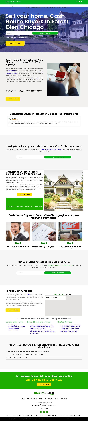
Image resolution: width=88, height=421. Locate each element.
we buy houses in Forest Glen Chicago (60, 265)
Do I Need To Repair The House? (17, 357)
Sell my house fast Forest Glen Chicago (69, 328)
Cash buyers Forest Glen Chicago (51, 150)
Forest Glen (27, 294)
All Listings (51, 7)
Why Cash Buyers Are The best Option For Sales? (42, 330)
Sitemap (68, 419)
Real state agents (12, 325)
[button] (7, 121)
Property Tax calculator (14, 330)
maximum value (34, 78)
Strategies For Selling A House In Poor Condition (41, 325)
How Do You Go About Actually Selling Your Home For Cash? (25, 354)
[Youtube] (81, 2)
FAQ (44, 7)
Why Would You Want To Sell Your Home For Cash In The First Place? (28, 351)
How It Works (36, 7)
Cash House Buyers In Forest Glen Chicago (70, 325)
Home (27, 7)
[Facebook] (77, 2)
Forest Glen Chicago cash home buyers (69, 330)
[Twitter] (79, 2)
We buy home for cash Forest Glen (68, 331)
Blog (58, 7)
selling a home (12, 70)
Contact (65, 7)
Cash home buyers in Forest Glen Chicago (70, 326)
